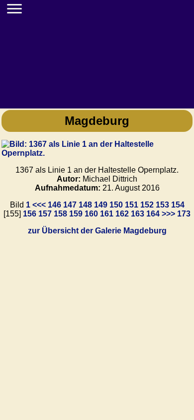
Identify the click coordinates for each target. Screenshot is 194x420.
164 (153, 214)
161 (106, 214)
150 (116, 205)
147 (70, 205)
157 (45, 214)
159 (76, 214)
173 (184, 214)
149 (100, 205)
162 (122, 214)
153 (162, 205)
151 (131, 205)
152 (147, 205)
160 (91, 214)
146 (54, 205)
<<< (39, 205)
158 (60, 214)
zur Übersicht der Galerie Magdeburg (97, 230)
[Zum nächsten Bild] (97, 153)
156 (29, 214)
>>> (168, 214)
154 (178, 205)
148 (85, 205)
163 (137, 214)
